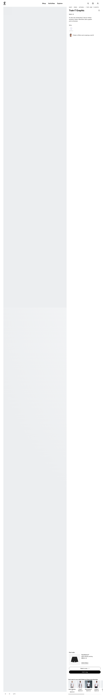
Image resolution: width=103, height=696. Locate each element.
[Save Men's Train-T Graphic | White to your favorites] (99, 10)
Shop (70, 7)
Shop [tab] (44, 3)
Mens (75, 7)
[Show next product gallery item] (9, 694)
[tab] (88, 3)
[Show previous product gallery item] (5, 694)
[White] (71, 29)
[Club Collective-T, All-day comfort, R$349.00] (72, 684)
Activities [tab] (51, 3)
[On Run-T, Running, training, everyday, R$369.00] (96, 684)
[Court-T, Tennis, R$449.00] (80, 684)
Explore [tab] (59, 3)
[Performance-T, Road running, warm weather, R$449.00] (88, 684)
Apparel (81, 7)
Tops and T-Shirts (92, 7)
